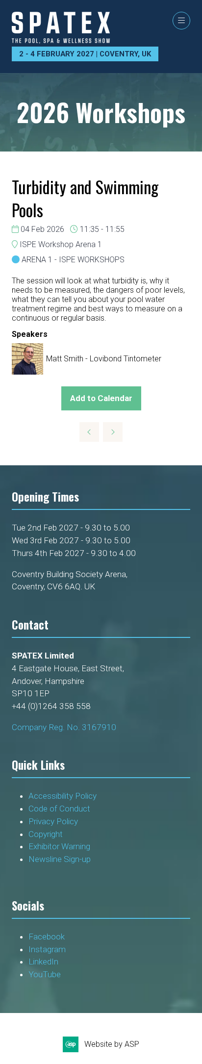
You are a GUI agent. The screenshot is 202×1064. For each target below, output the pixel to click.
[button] (181, 20)
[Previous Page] (89, 432)
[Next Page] (113, 432)
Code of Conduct (61, 808)
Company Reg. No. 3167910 (64, 727)
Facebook (46, 936)
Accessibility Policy (62, 796)
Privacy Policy (54, 821)
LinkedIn (43, 961)
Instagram (47, 949)
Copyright (46, 834)
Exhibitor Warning (59, 846)
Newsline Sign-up (59, 859)
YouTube (44, 974)
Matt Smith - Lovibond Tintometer (103, 358)
